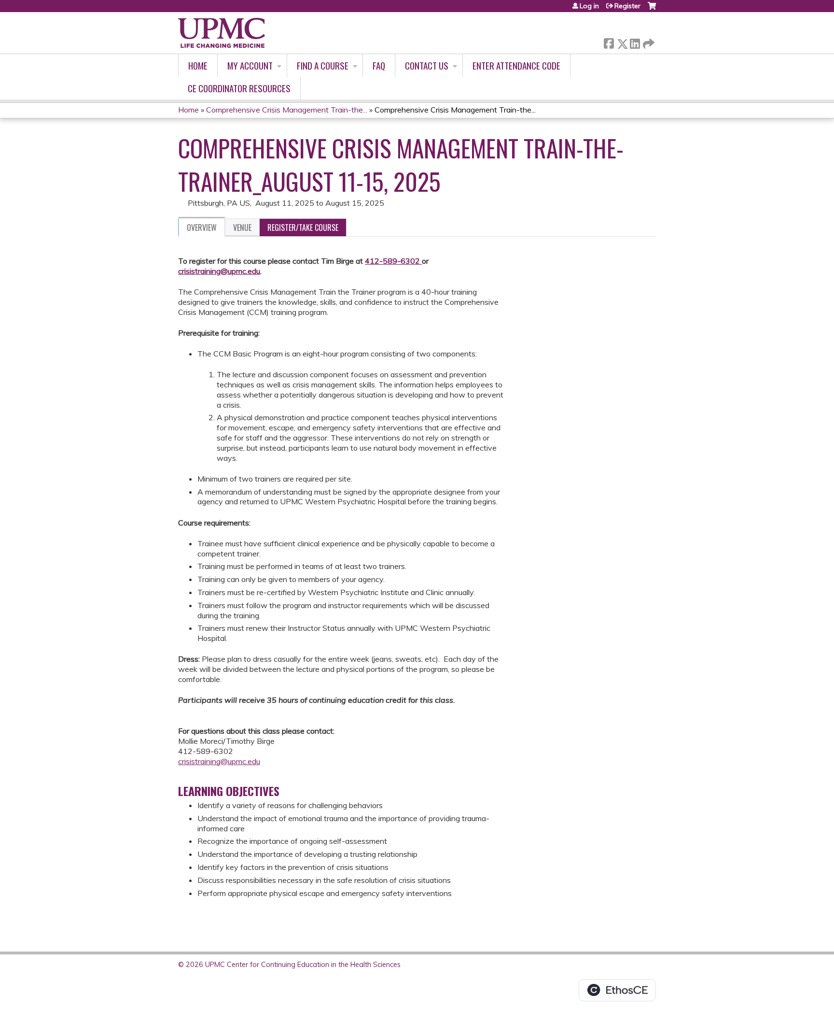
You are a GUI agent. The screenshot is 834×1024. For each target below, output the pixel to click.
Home (198, 65)
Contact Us (426, 65)
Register (627, 5)
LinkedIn (634, 41)
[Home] (221, 33)
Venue (242, 227)
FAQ (379, 65)
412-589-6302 (392, 261)
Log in (589, 5)
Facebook (608, 41)
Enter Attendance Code (516, 65)
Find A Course (322, 65)
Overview (202, 227)
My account (250, 65)
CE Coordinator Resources (239, 88)
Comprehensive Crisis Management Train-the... (286, 109)
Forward (648, 41)
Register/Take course (302, 227)
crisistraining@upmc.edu (219, 271)
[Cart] (652, 9)
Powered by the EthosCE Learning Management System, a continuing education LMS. (617, 990)
